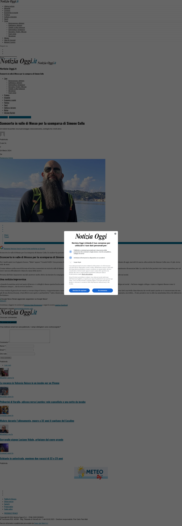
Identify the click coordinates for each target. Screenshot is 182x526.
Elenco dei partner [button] (87, 274)
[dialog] (91, 263)
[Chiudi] (115, 234)
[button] (91, 262)
